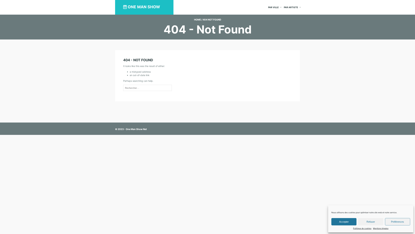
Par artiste (291, 7)
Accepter (344, 221)
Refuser (371, 221)
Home (197, 19)
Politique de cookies (362, 228)
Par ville (273, 7)
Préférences (397, 221)
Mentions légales (380, 228)
